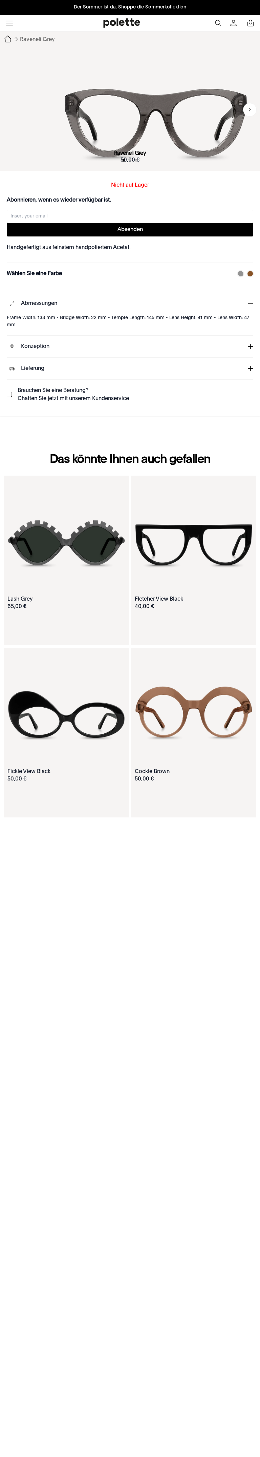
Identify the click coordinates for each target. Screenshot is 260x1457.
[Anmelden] (234, 23)
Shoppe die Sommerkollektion (152, 7)
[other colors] (239, 274)
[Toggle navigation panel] (9, 23)
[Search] (218, 23)
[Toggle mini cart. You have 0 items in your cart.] (250, 23)
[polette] (121, 23)
